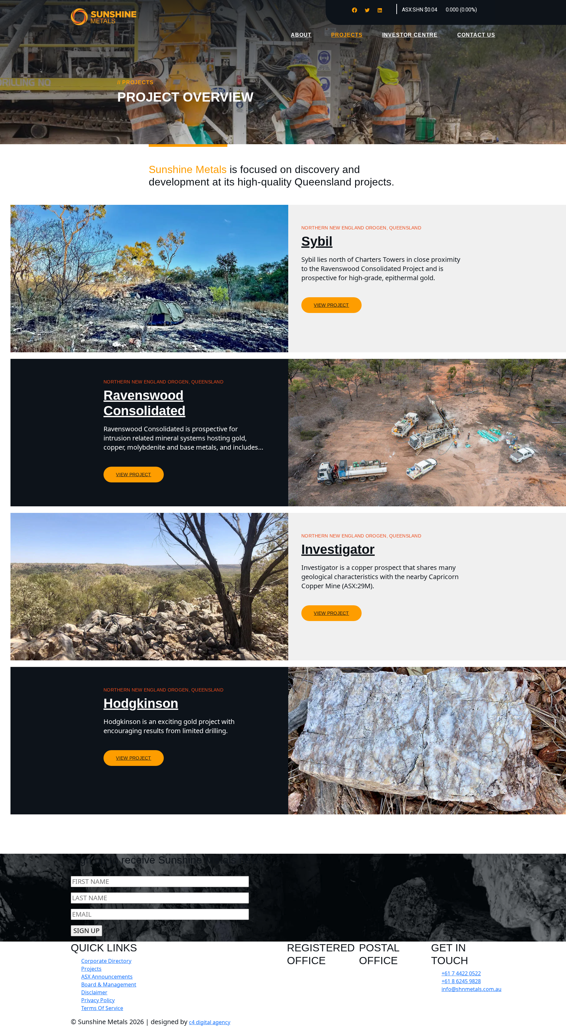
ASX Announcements (107, 976)
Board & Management (108, 984)
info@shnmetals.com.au (471, 989)
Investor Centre (410, 35)
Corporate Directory (106, 960)
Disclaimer (94, 992)
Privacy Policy (98, 1000)
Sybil (316, 241)
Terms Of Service (102, 1008)
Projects (347, 35)
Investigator (338, 549)
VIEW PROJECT (331, 305)
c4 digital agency (209, 1022)
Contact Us (476, 35)
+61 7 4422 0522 (461, 973)
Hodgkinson (141, 703)
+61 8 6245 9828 (461, 981)
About (301, 35)
